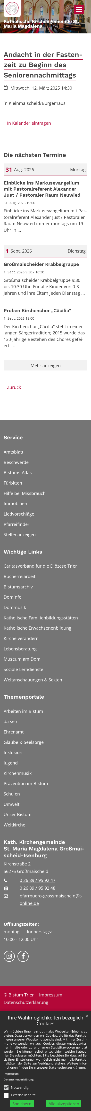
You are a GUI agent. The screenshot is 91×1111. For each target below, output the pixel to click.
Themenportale (24, 697)
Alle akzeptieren (64, 1103)
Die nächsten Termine (35, 154)
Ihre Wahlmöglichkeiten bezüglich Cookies (45, 1021)
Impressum (11, 1073)
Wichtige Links (23, 552)
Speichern (21, 1103)
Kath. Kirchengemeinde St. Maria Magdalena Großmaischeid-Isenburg (44, 848)
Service (13, 437)
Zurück (14, 387)
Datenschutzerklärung (67, 1067)
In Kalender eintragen (29, 123)
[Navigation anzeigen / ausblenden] (79, 9)
